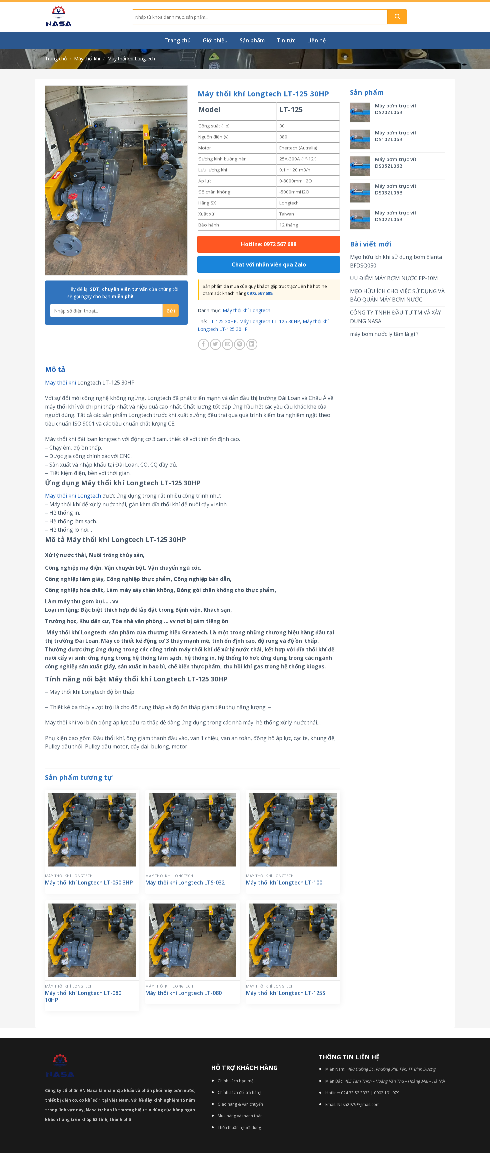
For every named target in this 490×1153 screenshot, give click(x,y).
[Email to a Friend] (227, 344)
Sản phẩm (252, 40)
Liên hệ (316, 40)
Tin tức (286, 40)
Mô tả (55, 369)
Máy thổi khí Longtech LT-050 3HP (89, 882)
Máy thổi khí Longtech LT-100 (284, 882)
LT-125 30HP (222, 321)
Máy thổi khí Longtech (131, 58)
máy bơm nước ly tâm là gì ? (384, 334)
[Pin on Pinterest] (239, 344)
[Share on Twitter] (215, 344)
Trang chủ (177, 40)
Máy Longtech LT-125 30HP (269, 321)
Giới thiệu (215, 40)
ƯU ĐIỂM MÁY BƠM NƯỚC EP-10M (394, 278)
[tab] (55, 370)
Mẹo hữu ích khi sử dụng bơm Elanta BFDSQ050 (396, 261)
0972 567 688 (259, 293)
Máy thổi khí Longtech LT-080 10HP (83, 997)
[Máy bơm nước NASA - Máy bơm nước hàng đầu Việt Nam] (83, 17)
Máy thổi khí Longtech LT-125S (285, 993)
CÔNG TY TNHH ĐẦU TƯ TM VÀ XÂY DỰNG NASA (395, 317)
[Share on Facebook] (203, 344)
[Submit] (397, 16)
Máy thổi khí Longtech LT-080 (183, 993)
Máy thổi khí (87, 58)
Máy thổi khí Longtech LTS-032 (185, 882)
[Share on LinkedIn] (251, 344)
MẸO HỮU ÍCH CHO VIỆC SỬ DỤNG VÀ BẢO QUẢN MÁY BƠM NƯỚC (397, 295)
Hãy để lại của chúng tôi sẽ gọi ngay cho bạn (122, 293)
